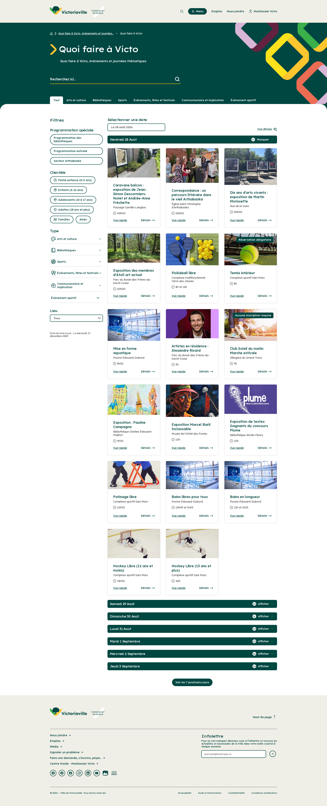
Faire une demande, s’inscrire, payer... (75, 758)
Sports (122, 100)
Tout (56, 100)
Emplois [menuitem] (217, 11)
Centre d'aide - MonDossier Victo (72, 763)
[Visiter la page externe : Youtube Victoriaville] (96, 773)
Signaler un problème (64, 752)
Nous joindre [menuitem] (235, 11)
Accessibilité (184, 793)
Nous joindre (58, 735)
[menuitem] (77, 11)
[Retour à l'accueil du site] (52, 33)
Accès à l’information (209, 793)
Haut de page (262, 717)
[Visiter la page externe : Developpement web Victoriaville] (114, 773)
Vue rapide (120, 220)
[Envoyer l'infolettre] (272, 754)
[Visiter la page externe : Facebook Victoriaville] (53, 773)
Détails (145, 220)
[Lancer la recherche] (177, 79)
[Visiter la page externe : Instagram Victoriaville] (79, 773)
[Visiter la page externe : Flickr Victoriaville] (105, 773)
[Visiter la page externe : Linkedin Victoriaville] (88, 773)
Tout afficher (264, 129)
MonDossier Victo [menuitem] (265, 11)
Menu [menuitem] (199, 11)
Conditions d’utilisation (264, 793)
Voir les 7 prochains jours (192, 682)
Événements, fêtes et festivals (154, 100)
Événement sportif (243, 100)
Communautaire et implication (203, 100)
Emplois (55, 741)
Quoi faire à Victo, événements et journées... (86, 33)
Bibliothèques (102, 100)
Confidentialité (236, 793)
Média (54, 746)
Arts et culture (76, 100)
